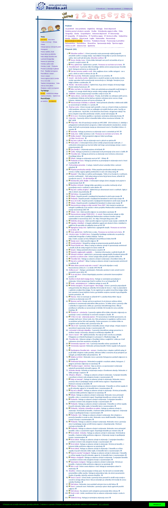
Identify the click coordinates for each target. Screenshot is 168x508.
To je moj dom (76, 274)
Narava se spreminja (47, 61)
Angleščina (91, 29)
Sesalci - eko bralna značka (78, 78)
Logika (92, 38)
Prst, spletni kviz (76, 65)
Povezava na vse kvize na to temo (110, 65)
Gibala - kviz (75, 212)
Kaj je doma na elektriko (48, 54)
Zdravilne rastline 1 (77, 54)
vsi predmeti (69, 29)
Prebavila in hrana (77, 161)
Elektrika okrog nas (77, 221)
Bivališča (72, 471)
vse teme (44, 39)
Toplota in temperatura (48, 83)
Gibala (43, 44)
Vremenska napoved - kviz (80, 344)
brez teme (51, 39)
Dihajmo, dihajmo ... (76, 375)
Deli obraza (75, 491)
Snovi (73, 487)
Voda (58, 83)
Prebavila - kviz (76, 415)
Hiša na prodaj (76, 76)
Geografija (69, 34)
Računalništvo (70, 43)
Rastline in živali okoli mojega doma (81, 279)
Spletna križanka (46, 96)
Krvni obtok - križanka (78, 433)
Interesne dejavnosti (99, 34)
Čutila (73, 152)
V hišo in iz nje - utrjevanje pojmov (83, 317)
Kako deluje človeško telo (49, 56)
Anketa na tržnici (77, 357)
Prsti (42, 71)
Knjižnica (75, 38)
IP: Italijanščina (82, 36)
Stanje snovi (75, 241)
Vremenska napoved (78, 346)
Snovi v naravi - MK (75, 335)
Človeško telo (75, 154)
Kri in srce (74, 116)
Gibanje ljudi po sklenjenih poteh (51, 47)
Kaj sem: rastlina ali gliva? (80, 190)
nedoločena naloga (52, 93)
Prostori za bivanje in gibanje (50, 68)
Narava (73, 297)
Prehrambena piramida (77, 165)
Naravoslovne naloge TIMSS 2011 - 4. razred (86, 214)
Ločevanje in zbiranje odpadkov (80, 330)
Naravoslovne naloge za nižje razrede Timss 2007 (88, 205)
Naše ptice (74, 143)
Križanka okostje (74, 370)
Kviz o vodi (74, 466)
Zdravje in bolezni (77, 254)
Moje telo (72, 118)
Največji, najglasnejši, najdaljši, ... (82, 252)
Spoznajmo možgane (78, 462)
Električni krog (76, 498)
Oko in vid (74, 326)
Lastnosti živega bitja (47, 59)
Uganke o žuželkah (77, 223)
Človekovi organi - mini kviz (80, 366)
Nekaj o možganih (77, 458)
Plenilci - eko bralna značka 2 (79, 85)
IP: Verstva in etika (110, 36)
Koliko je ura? (74, 270)
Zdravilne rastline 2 (97, 58)
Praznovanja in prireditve (115, 41)
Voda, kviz (74, 134)
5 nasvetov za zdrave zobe (78, 257)
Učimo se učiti (70, 46)
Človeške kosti (74, 67)
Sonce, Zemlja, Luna (78, 60)
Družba (93, 31)
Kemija (67, 38)
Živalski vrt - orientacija (79, 312)
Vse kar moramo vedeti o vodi (81, 71)
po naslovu (44, 101)
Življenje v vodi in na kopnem (50, 88)
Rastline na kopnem (51, 71)
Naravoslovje (110, 38)
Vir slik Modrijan (88, 179)
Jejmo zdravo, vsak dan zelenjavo (82, 96)
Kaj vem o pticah (77, 141)
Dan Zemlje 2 (75, 150)
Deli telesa (74, 194)
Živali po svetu (74, 107)
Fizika (121, 31)
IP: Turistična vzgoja (96, 36)
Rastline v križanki (77, 185)
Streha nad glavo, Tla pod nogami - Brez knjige (87, 286)
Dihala (55, 42)
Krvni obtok (75, 440)
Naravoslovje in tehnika (73, 41)
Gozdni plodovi (76, 243)
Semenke (74, 132)
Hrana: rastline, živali (47, 51)
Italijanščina (123, 36)
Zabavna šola (81, 46)
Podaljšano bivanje (98, 41)
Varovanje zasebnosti (114, 8)
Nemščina (87, 41)
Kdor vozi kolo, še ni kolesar (80, 89)
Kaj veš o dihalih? (77, 391)
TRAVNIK (72, 94)
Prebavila (55, 66)
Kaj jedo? (74, 174)
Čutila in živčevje (46, 42)
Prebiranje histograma (78, 362)
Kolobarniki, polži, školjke (79, 181)
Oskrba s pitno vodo (47, 64)
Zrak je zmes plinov (47, 85)
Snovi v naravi (45, 76)
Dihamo (73, 386)
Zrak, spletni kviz (76, 232)
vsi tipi (43, 93)
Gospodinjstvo (86, 34)
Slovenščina (92, 43)
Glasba (76, 34)
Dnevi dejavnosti (110, 29)
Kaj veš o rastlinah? (77, 261)
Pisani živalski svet (77, 245)
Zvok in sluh (75, 493)
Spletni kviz (56, 96)
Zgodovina (91, 46)
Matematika (100, 38)
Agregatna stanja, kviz (78, 228)
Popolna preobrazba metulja (81, 170)
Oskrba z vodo (45, 66)
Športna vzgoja (117, 43)
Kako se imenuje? (77, 379)
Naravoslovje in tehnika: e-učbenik (83, 103)
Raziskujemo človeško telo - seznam (83, 350)
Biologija (99, 29)
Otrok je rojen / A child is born (79, 234)
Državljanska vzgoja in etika (107, 31)
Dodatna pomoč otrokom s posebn (77, 31)
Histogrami (44, 49)
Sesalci (73, 250)
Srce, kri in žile (45, 81)
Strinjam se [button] (157, 504)
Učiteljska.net (127, 8)
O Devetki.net (100, 8)
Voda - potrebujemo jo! (79, 283)
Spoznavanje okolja (104, 43)
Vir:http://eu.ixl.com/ (76, 138)
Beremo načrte (76, 301)
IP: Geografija (70, 36)
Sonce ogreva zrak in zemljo (50, 78)
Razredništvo (81, 43)
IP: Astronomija (113, 34)
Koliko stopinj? (76, 136)
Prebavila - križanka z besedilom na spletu (85, 408)
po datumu (52, 101)
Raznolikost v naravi (47, 73)
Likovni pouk (83, 38)
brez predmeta (81, 29)
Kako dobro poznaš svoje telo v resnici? (84, 266)
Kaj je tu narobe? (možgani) (80, 453)
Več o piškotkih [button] (104, 504)
